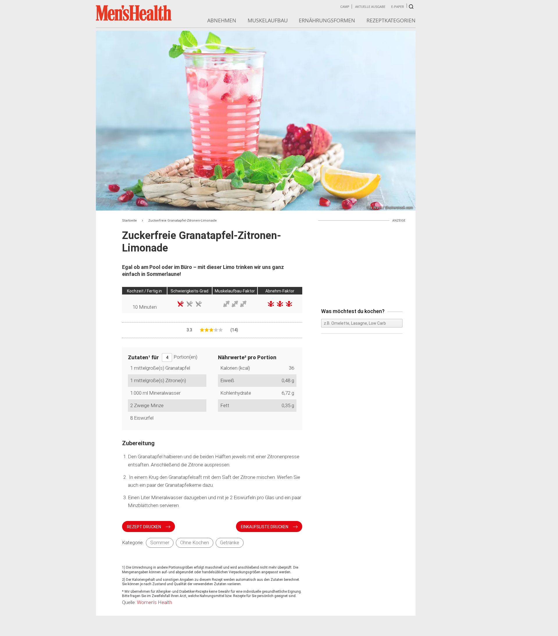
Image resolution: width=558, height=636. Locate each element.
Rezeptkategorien (391, 20)
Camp (344, 6)
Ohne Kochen (194, 542)
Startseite (129, 220)
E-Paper (397, 6)
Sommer (159, 542)
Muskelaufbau (268, 20)
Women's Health (154, 602)
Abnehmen (221, 20)
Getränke (229, 542)
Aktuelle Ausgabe (370, 6)
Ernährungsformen (327, 20)
